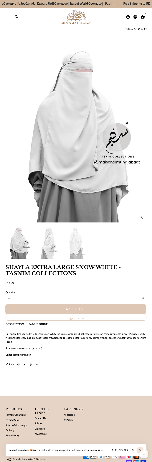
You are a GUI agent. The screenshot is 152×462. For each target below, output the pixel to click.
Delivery (10, 430)
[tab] (15, 325)
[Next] (141, 132)
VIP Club (68, 420)
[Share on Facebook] (135, 29)
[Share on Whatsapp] (142, 29)
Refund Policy (12, 435)
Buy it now (76, 319)
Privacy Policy (12, 420)
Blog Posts (40, 429)
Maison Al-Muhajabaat (37, 459)
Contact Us (40, 418)
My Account (41, 434)
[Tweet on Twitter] (139, 29)
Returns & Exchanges (16, 425)
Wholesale (69, 415)
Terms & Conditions (16, 415)
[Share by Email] (145, 29)
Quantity (10, 292)
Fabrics (38, 423)
